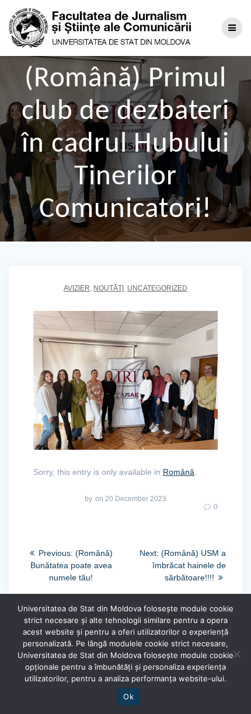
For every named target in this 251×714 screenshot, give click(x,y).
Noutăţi (108, 288)
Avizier (77, 288)
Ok (128, 696)
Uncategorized (157, 288)
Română (178, 472)
